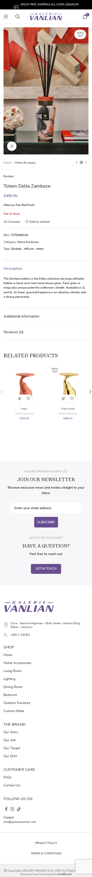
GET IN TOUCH (46, 569)
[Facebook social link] (6, 809)
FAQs (8, 777)
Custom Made (14, 711)
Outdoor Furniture (17, 703)
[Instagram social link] (12, 809)
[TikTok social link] (19, 809)
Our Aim (10, 740)
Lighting (9, 679)
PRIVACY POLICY (46, 843)
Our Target (12, 748)
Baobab (9, 176)
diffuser (29, 249)
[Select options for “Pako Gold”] (64, 398)
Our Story (11, 732)
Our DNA (10, 756)
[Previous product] (76, 162)
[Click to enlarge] (12, 146)
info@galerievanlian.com (20, 822)
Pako (24, 408)
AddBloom (65, 874)
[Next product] (86, 162)
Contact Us (12, 785)
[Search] (19, 16)
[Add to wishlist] (28, 398)
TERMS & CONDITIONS (46, 853)
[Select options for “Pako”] (20, 398)
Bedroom (10, 695)
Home (8, 163)
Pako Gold (67, 408)
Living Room (12, 671)
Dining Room (13, 687)
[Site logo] (46, 16)
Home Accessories (17, 663)
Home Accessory (25, 163)
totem (40, 249)
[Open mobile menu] (6, 16)
